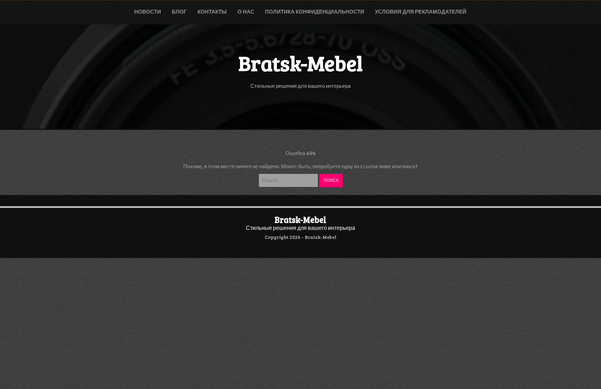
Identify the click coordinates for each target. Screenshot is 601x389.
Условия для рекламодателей (420, 11)
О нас (246, 11)
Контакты (212, 11)
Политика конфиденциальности (314, 11)
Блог (179, 11)
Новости (147, 11)
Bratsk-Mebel (300, 219)
